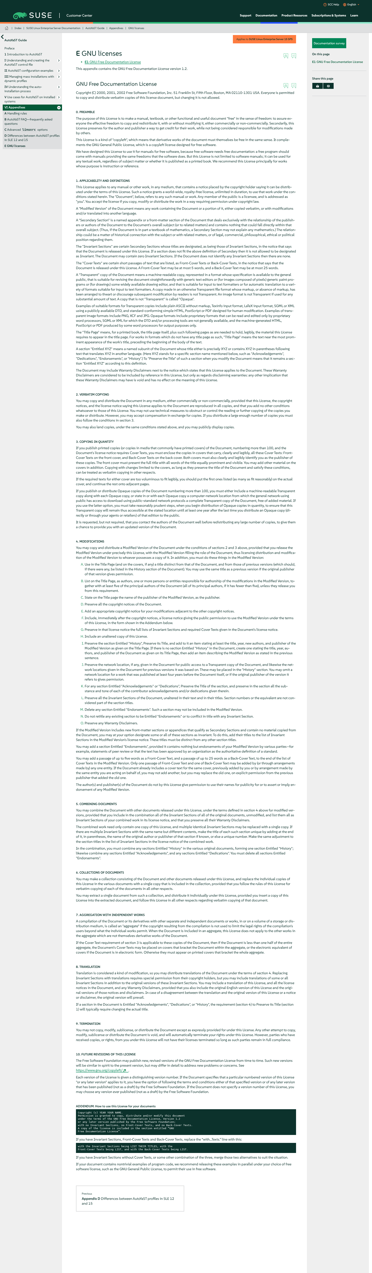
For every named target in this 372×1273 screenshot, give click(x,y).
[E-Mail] (317, 86)
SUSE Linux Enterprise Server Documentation (53, 28)
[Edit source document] (294, 55)
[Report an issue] (286, 55)
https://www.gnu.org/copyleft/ (99, 1070)
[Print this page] (328, 86)
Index (18, 28)
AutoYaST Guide (94, 28)
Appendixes (116, 28)
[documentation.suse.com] (7, 28)
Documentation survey (329, 43)
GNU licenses (136, 28)
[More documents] (2, 36)
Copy (291, 1112)
